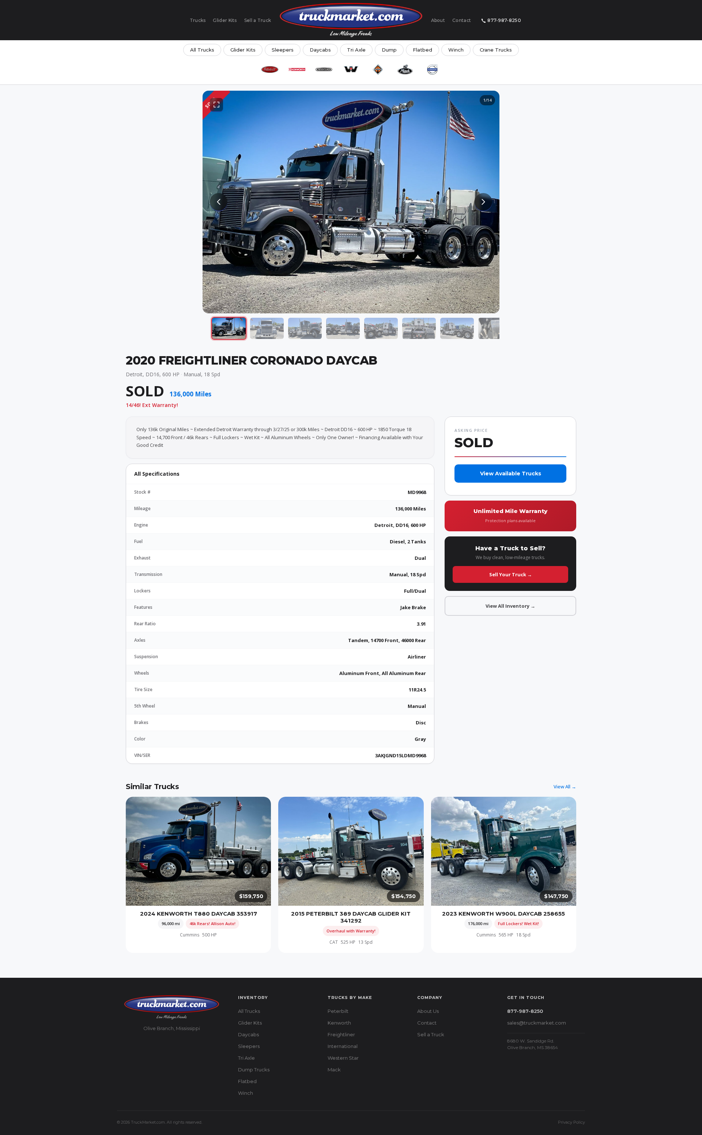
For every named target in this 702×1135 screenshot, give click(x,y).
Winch (456, 50)
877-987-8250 (504, 20)
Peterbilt (338, 1011)
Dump (389, 50)
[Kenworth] (297, 69)
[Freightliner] (324, 69)
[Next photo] (483, 202)
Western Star (343, 1058)
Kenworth (339, 1023)
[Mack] (405, 69)
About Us (428, 1011)
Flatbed (422, 50)
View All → (565, 786)
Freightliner (341, 1034)
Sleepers (283, 50)
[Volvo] (432, 69)
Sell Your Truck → (510, 574)
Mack (334, 1069)
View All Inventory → (510, 606)
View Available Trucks (510, 473)
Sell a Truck (257, 20)
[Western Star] (351, 69)
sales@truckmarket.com (536, 1023)
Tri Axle (356, 50)
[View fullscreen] (216, 104)
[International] (378, 69)
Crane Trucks (496, 50)
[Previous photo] (218, 202)
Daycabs (320, 50)
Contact (461, 20)
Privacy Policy (571, 1122)
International (343, 1046)
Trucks (198, 20)
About (438, 20)
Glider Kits (225, 20)
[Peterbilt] (269, 69)
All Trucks (202, 50)
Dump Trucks (253, 1069)
